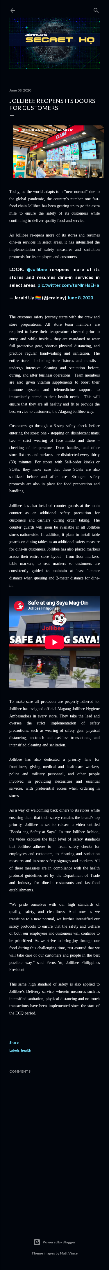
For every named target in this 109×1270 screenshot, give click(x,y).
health (26, 1050)
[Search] (96, 9)
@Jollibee (37, 269)
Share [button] (14, 1042)
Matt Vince (69, 1253)
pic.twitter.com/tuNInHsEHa (68, 285)
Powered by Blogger (59, 1242)
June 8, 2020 (80, 297)
